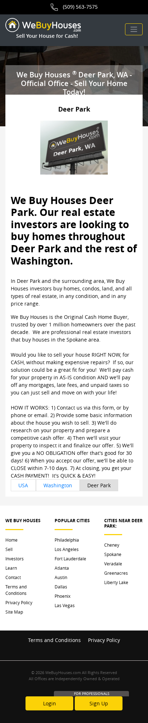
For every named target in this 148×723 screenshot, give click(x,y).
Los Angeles (67, 549)
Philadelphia (67, 540)
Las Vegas (65, 605)
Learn (11, 568)
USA (23, 485)
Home (11, 540)
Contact (13, 577)
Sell (9, 549)
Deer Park (99, 485)
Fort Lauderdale (70, 558)
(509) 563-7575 (80, 6)
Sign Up (98, 703)
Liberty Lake (116, 582)
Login (49, 703)
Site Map (14, 612)
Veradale (113, 563)
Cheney (111, 545)
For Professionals (91, 693)
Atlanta (62, 568)
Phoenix (62, 596)
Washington (57, 485)
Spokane (112, 554)
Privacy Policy (18, 602)
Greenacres (116, 573)
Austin (61, 577)
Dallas (61, 586)
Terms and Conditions (16, 590)
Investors (14, 558)
